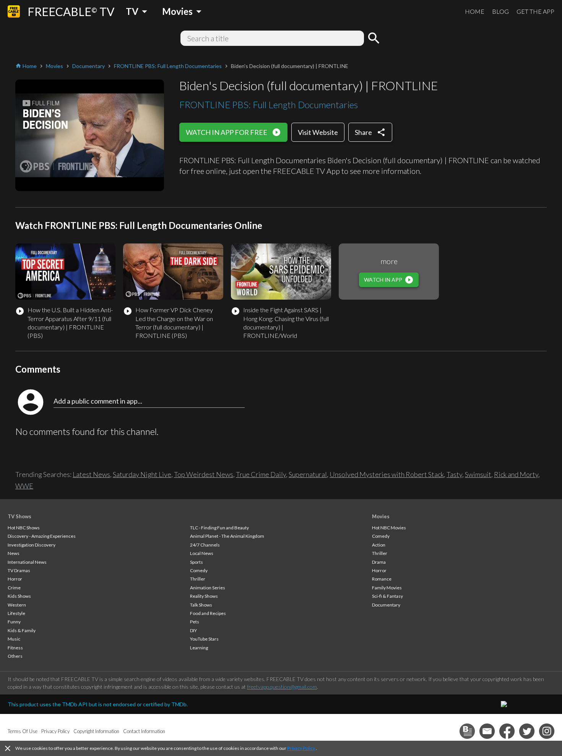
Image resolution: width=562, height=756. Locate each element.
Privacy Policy (301, 748)
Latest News (91, 474)
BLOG (500, 11)
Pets (194, 622)
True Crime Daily (261, 474)
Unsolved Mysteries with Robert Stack (387, 474)
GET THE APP (535, 11)
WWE (24, 486)
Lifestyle (16, 613)
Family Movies (387, 588)
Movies (381, 516)
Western (17, 605)
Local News (201, 553)
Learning (199, 648)
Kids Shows (19, 596)
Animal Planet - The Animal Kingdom (227, 536)
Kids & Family (22, 630)
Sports (196, 562)
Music (14, 639)
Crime (14, 588)
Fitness (15, 648)
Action (378, 545)
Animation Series (207, 588)
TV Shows (19, 516)
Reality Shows (204, 596)
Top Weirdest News (203, 474)
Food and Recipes (208, 613)
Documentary (386, 605)
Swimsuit (478, 474)
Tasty (454, 474)
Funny (14, 622)
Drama (379, 562)
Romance (381, 579)
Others (15, 656)
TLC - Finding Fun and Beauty (219, 527)
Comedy (199, 570)
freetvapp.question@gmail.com (282, 686)
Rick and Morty (516, 474)
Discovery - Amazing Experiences (42, 536)
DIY (193, 630)
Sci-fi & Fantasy (387, 596)
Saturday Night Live (142, 474)
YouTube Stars (204, 639)
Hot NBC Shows (24, 527)
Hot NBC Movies (389, 527)
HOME (474, 11)
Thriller (197, 579)
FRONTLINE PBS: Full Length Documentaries (268, 104)
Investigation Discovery (31, 545)
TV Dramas (19, 570)
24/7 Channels (205, 545)
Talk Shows (201, 605)
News (13, 553)
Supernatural (308, 474)
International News (27, 562)
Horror (15, 579)
